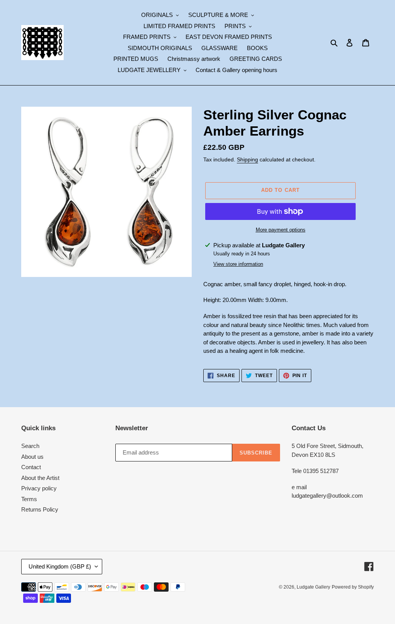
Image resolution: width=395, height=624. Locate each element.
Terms (29, 499)
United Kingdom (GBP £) (60, 566)
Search (30, 446)
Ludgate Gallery (313, 587)
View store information (238, 264)
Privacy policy (39, 488)
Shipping (247, 159)
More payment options (281, 230)
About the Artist (40, 478)
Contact (31, 467)
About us (32, 456)
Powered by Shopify (353, 587)
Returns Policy (39, 509)
